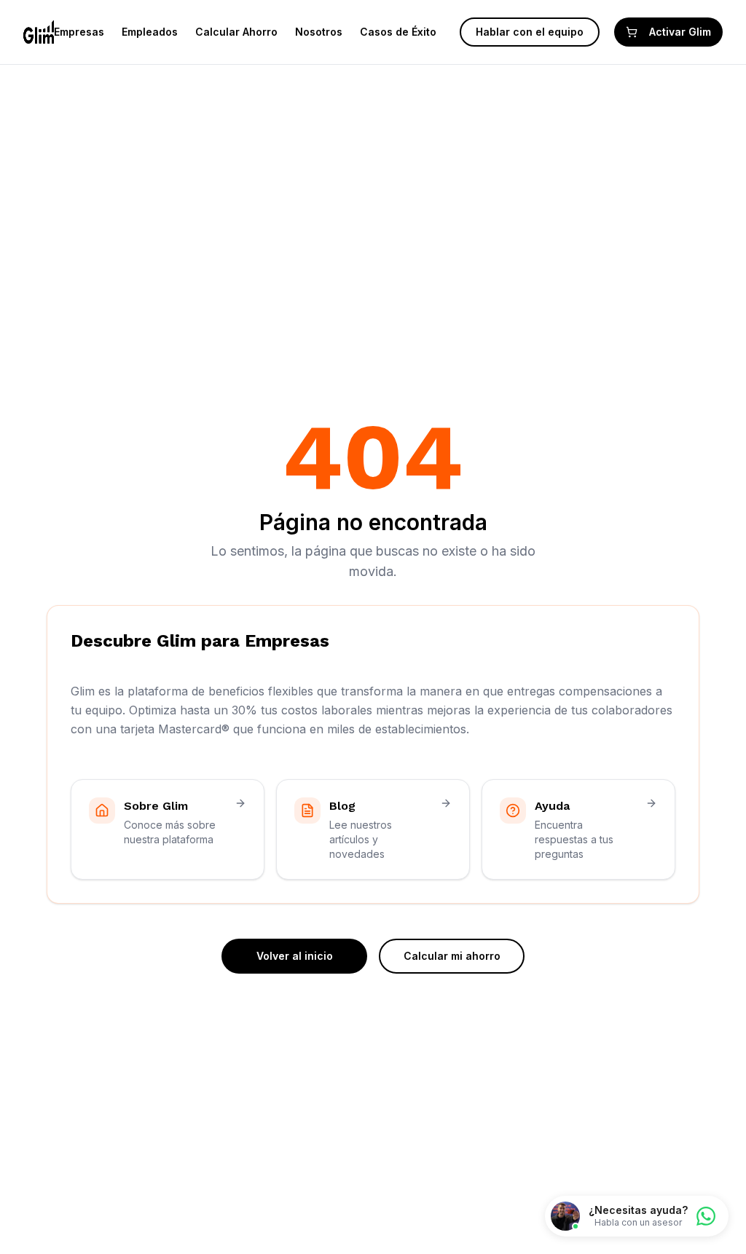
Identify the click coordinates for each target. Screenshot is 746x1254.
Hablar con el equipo (530, 31)
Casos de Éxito (398, 31)
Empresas (79, 31)
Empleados (150, 31)
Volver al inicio (294, 956)
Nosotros (318, 31)
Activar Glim (680, 31)
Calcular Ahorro (236, 31)
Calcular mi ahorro (452, 956)
